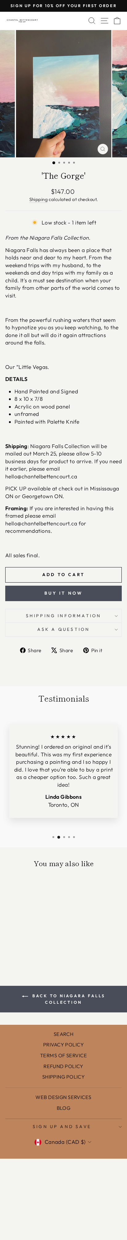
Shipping (38, 199)
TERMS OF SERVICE (63, 1055)
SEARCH (64, 1034)
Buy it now (63, 593)
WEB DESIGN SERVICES (63, 1097)
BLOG (64, 1108)
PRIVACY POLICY (63, 1044)
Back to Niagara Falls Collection (68, 999)
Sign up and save (62, 1126)
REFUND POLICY (63, 1066)
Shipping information (63, 615)
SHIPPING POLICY (63, 1077)
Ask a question (63, 629)
